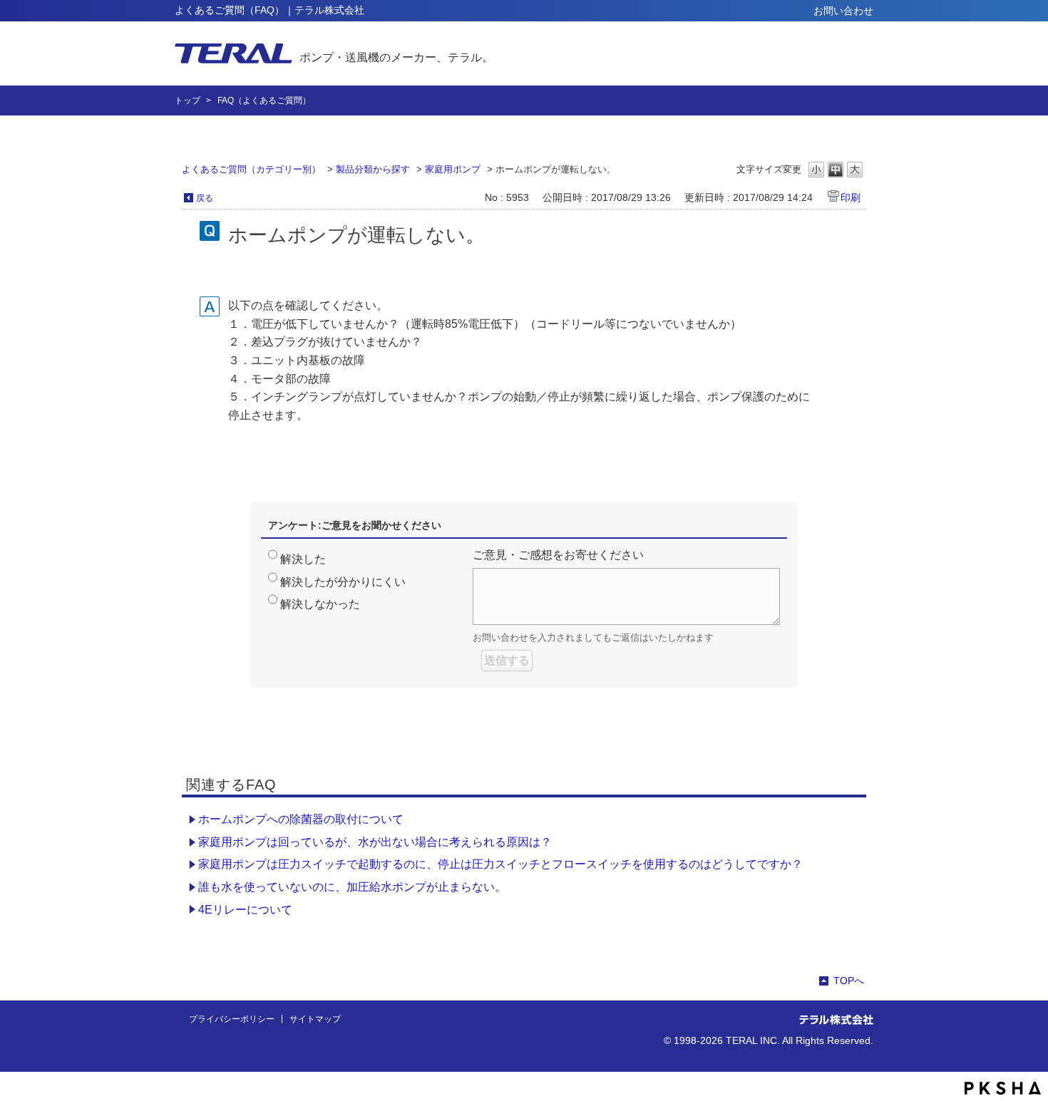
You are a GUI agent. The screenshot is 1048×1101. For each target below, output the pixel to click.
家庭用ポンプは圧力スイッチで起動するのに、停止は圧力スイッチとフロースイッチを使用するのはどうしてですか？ (500, 864)
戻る (204, 198)
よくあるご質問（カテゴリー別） (251, 169)
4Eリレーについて (245, 910)
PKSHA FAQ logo (1003, 1088)
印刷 (851, 197)
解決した (303, 559)
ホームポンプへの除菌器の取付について (301, 819)
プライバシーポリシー (231, 1019)
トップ (187, 100)
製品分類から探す (373, 169)
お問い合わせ (843, 10)
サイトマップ (315, 1019)
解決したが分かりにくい (343, 582)
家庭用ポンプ (453, 169)
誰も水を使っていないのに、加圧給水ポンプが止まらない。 (352, 887)
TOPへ (848, 980)
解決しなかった (320, 604)
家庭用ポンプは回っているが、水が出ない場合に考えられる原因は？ (375, 842)
